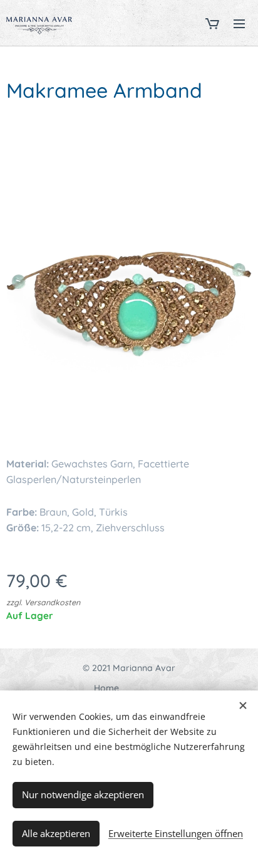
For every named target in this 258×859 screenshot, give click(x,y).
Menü (239, 23)
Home (106, 688)
